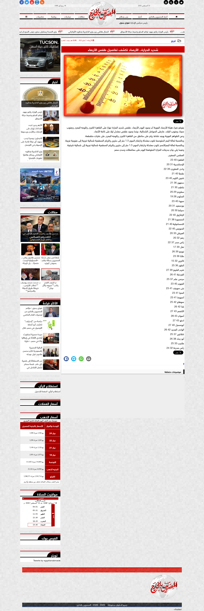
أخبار (173, 40)
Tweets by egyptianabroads (46, 560)
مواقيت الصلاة (47, 493)
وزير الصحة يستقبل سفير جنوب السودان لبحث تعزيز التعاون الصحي (54, 31)
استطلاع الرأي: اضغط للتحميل (47, 391)
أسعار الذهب (49, 416)
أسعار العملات (48, 403)
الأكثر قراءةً (50, 302)
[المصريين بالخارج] (40, 55)
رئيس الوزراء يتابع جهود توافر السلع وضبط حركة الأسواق (171, 31)
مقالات (53, 211)
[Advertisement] (123, 398)
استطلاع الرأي (48, 385)
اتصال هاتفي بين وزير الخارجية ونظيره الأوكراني (115, 31)
